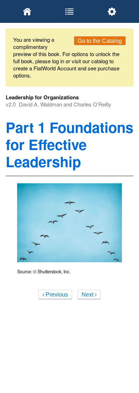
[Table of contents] (69, 11)
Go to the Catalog (100, 41)
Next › (89, 295)
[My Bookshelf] (27, 11)
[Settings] (112, 11)
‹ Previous (55, 295)
